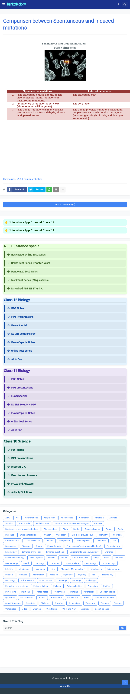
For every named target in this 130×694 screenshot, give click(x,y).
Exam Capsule (36, 557)
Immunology (90, 563)
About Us (65, 686)
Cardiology (61, 535)
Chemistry (102, 535)
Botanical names (92, 529)
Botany (109, 529)
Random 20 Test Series (24, 271)
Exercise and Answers (24, 475)
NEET (94, 575)
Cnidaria (49, 540)
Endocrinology (113, 546)
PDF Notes (17, 308)
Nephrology (107, 575)
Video (24, 609)
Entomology (10, 552)
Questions (10, 597)
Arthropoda (24, 523)
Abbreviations (31, 518)
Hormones (54, 563)
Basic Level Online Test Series (28, 254)
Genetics (119, 557)
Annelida (9, 523)
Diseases (26, 546)
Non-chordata (45, 580)
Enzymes (109, 552)
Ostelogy (76, 580)
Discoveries (10, 546)
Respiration (56, 597)
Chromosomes (12, 540)
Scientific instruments (104, 597)
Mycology (67, 575)
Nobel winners (27, 580)
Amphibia (99, 518)
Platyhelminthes (40, 586)
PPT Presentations (22, 317)
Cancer (47, 535)
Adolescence (67, 518)
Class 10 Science (32, 540)
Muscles (54, 575)
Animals (113, 518)
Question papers (107, 592)
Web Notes (51, 609)
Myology (82, 575)
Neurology (10, 580)
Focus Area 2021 (80, 557)
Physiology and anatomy (16, 586)
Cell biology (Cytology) (82, 535)
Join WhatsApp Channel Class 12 (31, 230)
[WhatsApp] (49, 189)
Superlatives (74, 603)
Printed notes (42, 592)
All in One (16, 359)
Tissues (117, 603)
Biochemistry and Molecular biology (21, 529)
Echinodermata (54, 546)
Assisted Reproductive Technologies (72, 523)
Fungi (96, 557)
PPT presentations (22, 387)
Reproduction (26, 597)
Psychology (89, 592)
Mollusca (23, 575)
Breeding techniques (29, 535)
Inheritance (24, 569)
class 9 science (102, 609)
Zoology (85, 609)
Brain (120, 529)
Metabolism (96, 569)
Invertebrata (40, 569)
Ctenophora (101, 540)
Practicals (25, 592)
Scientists (30, 603)
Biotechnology (50, 529)
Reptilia (42, 597)
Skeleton (45, 603)
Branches (9, 535)
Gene (106, 557)
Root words (72, 597)
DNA (19, 179)
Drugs (39, 546)
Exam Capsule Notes (23, 342)
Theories (105, 603)
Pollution (57, 586)
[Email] (56, 189)
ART (17, 518)
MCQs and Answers (22, 483)
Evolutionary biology (32, 179)
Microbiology (113, 569)
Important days (108, 563)
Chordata (117, 535)
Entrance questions (55, 552)
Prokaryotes (59, 592)
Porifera (106, 586)
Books (76, 529)
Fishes (64, 557)
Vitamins (37, 609)
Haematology (11, 563)
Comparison (9, 179)
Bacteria (98, 523)
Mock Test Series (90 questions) (30, 280)
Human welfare (72, 563)
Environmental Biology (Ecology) (84, 552)
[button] (3, 4)
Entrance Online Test (31, 552)
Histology (39, 563)
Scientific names (12, 603)
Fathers (51, 557)
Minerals (9, 575)
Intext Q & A (18, 466)
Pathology (91, 580)
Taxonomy (90, 603)
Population (93, 586)
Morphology (38, 575)
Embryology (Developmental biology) (84, 546)
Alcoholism (84, 518)
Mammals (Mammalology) (73, 569)
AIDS (7, 518)
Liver (53, 569)
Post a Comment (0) (65, 204)
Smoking (59, 603)
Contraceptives (83, 540)
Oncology (62, 580)
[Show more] (62, 189)
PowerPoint (10, 592)
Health (26, 563)
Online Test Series (21, 350)
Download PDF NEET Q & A (27, 288)
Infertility (9, 569)
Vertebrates (10, 609)
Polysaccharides (74, 586)
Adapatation (49, 518)
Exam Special (19, 325)
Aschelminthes (42, 523)
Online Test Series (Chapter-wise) (30, 263)
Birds (65, 529)
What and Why (69, 609)
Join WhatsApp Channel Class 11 (31, 222)
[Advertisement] (65, 149)
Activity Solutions (21, 492)
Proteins (74, 592)
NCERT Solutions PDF (23, 333)
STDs (86, 597)
